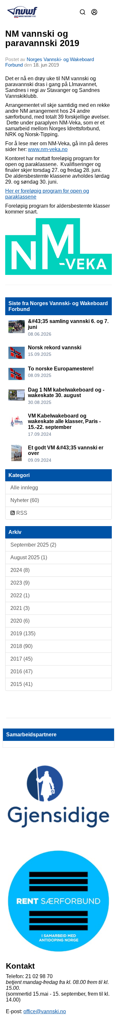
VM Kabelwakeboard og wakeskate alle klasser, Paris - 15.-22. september (64, 421)
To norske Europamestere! (61, 368)
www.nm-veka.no (48, 149)
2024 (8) (20, 570)
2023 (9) (20, 583)
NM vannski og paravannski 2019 (42, 38)
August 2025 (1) (28, 557)
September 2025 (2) (33, 545)
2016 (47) (21, 671)
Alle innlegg (24, 487)
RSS (21, 513)
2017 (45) (21, 659)
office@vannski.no (44, 1011)
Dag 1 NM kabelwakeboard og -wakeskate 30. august (66, 392)
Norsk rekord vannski (54, 347)
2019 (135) (22, 633)
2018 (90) (21, 646)
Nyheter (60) (24, 500)
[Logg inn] (94, 12)
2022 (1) (20, 595)
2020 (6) (20, 621)
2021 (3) (20, 608)
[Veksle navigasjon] (106, 12)
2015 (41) (21, 684)
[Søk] (82, 12)
